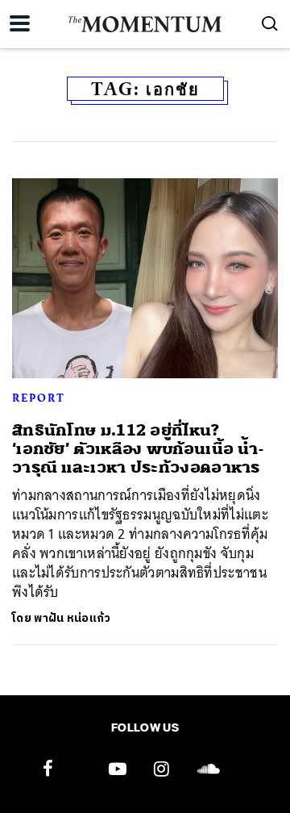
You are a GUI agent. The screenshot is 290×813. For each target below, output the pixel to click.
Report (38, 397)
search (270, 23)
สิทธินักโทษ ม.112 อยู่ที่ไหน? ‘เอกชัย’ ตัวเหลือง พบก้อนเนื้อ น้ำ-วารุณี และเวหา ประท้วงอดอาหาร (137, 449)
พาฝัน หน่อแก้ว (72, 618)
